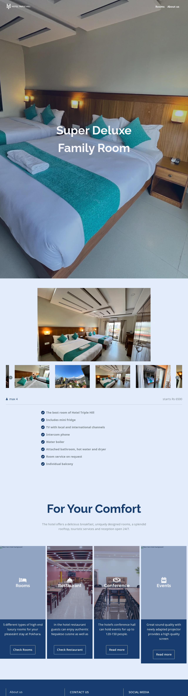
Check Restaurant (70, 650)
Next (154, 322)
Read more (117, 650)
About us (173, 6)
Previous (33, 322)
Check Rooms (22, 650)
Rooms (159, 6)
